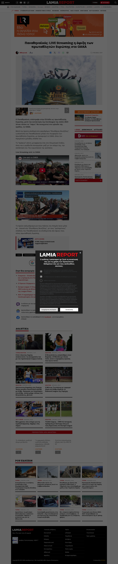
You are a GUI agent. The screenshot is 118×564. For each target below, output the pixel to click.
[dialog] (59, 282)
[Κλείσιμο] (80, 253)
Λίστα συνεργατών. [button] (59, 294)
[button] (59, 280)
